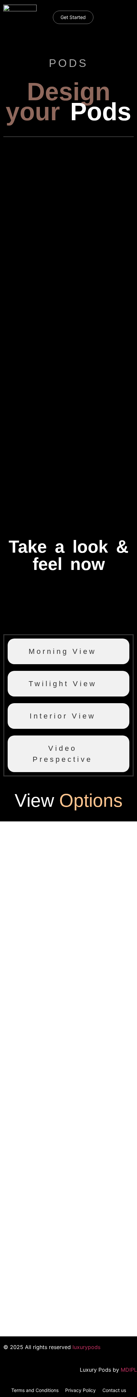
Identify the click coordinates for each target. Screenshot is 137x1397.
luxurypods (86, 1347)
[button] (119, 14)
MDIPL (129, 1369)
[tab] (68, 651)
